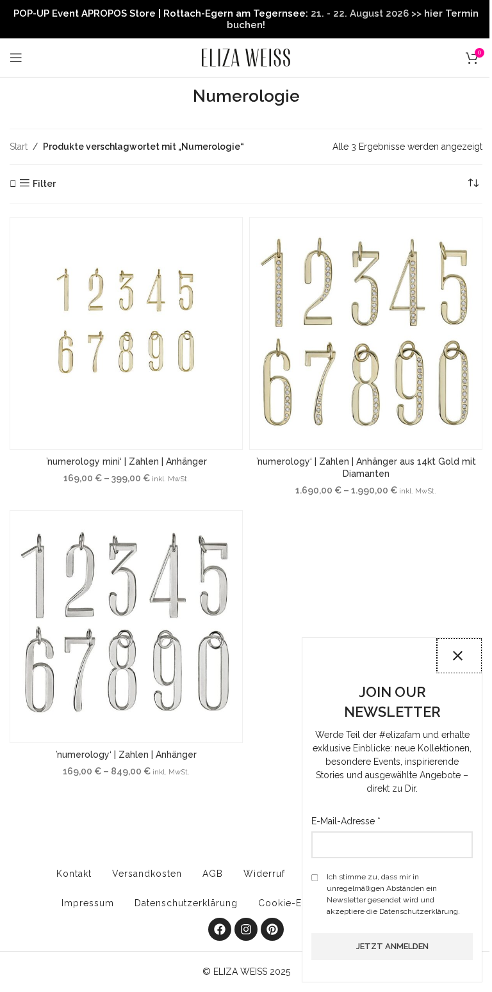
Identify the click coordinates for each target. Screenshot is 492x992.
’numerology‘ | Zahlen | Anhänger (126, 754)
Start (19, 146)
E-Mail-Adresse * (346, 821)
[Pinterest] (272, 929)
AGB (212, 873)
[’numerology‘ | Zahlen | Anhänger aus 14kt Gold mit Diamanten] (365, 333)
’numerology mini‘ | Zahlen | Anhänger (126, 461)
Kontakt (74, 873)
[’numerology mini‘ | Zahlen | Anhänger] (126, 333)
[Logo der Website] (246, 57)
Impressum (88, 903)
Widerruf (264, 873)
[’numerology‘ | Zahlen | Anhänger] (126, 626)
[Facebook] (219, 929)
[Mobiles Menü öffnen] (16, 57)
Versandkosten (147, 873)
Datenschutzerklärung (186, 903)
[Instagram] (246, 929)
